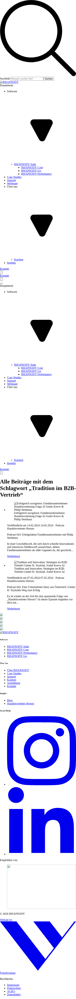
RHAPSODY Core (18, 649)
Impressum (13, 984)
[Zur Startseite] (9, 82)
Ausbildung (13, 682)
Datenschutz (14, 988)
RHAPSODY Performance (22, 652)
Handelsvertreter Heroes (20, 703)
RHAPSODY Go (17, 656)
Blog (10, 700)
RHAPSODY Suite (18, 646)
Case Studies (14, 673)
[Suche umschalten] (1, 272)
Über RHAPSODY (18, 670)
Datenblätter (14, 994)
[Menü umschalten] (1, 283)
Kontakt (4, 268)
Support (11, 676)
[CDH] (38, 887)
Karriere (11, 679)
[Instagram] (41, 784)
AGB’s (11, 991)
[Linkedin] (41, 854)
